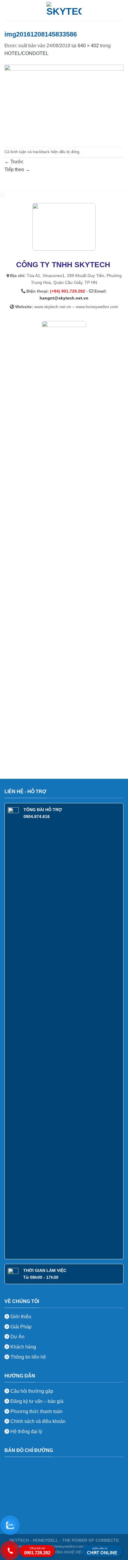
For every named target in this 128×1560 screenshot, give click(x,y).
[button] (8, 10)
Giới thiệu (20, 1316)
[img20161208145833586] (64, 101)
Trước (14, 161)
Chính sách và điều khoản (37, 1421)
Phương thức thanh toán (36, 1411)
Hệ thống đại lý (26, 1431)
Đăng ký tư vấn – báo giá (36, 1401)
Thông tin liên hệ (27, 1357)
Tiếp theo (17, 169)
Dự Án (16, 1336)
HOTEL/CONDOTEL (26, 53)
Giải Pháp (20, 1326)
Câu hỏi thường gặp (31, 1391)
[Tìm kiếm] (121, 10)
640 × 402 (88, 45)
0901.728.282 (37, 1551)
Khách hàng (22, 1346)
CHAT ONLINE (102, 1551)
